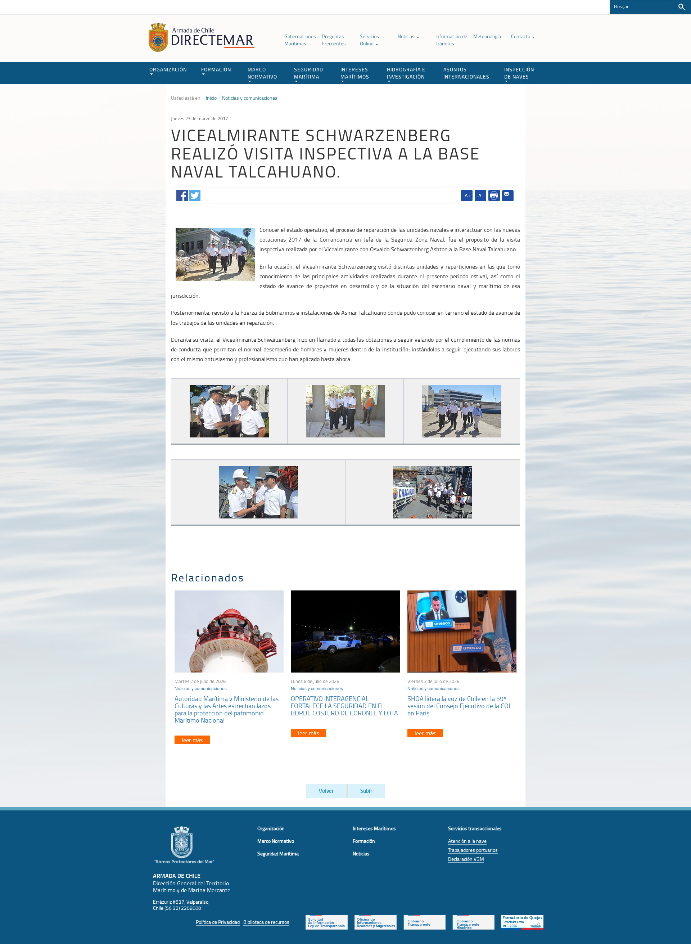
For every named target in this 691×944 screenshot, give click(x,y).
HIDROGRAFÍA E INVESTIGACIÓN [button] (406, 73)
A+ (468, 195)
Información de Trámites (451, 40)
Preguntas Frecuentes (334, 40)
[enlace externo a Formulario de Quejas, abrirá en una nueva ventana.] (522, 921)
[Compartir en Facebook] (182, 194)
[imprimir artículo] (494, 195)
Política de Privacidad (218, 921)
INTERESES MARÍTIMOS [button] (354, 73)
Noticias (407, 36)
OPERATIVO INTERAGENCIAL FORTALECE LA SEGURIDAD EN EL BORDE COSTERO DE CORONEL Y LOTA (344, 705)
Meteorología (487, 36)
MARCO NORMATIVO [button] (262, 73)
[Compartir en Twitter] (194, 194)
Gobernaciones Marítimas (300, 40)
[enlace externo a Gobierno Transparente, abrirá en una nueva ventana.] (424, 921)
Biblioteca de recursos (266, 921)
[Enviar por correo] (508, 196)
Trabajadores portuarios (473, 849)
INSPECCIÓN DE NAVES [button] (519, 73)
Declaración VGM (466, 858)
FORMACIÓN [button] (216, 69)
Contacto (521, 36)
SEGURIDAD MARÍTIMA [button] (308, 73)
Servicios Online (369, 40)
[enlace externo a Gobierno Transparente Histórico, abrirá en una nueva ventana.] (473, 921)
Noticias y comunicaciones (249, 98)
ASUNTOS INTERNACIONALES (466, 73)
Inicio (211, 98)
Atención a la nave (467, 840)
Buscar (681, 7)
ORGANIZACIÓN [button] (168, 69)
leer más (192, 740)
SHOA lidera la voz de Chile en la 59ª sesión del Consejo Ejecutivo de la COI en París (458, 705)
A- (480, 195)
